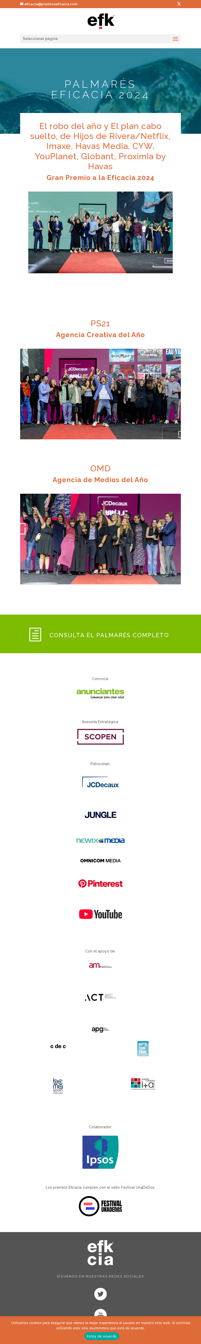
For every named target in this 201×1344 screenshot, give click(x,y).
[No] (194, 1330)
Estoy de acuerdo (102, 1336)
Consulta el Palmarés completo (109, 635)
